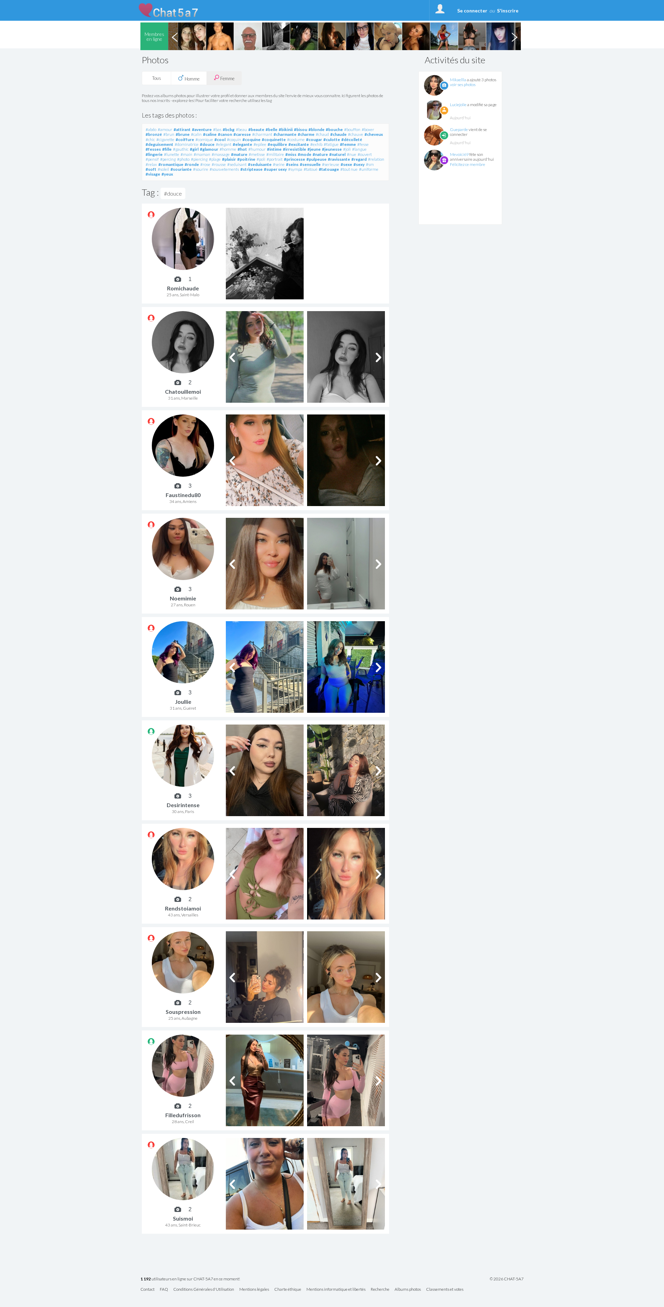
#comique (204, 139)
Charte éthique (287, 1289)
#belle (271, 129)
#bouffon (352, 129)
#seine (279, 164)
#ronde (192, 164)
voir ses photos (463, 84)
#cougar (314, 139)
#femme (348, 144)
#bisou (300, 129)
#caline (209, 134)
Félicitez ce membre (467, 164)
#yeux (167, 174)
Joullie (183, 701)
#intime (274, 149)
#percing (168, 159)
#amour (165, 129)
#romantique (170, 164)
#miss (290, 154)
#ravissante (339, 159)
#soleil (163, 169)
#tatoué (310, 169)
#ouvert (365, 154)
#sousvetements (224, 169)
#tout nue (349, 169)
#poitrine (246, 159)
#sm (370, 164)
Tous (156, 78)
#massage (221, 154)
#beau (241, 129)
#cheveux (374, 134)
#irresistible (294, 149)
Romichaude (183, 288)
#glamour (209, 149)
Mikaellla (458, 79)
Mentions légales (254, 1289)
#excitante (298, 144)
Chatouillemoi (183, 391)
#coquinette (274, 139)
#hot (242, 149)
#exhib (316, 144)
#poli (261, 159)
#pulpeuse (316, 159)
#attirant (182, 129)
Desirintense (183, 805)
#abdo (151, 129)
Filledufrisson (183, 1115)
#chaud (322, 134)
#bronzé (154, 134)
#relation (376, 159)
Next (514, 36)
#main (186, 154)
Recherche (380, 1289)
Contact (147, 1289)
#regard (359, 159)
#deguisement (159, 144)
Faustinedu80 (183, 495)
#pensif (152, 159)
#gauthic (180, 149)
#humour (257, 149)
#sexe (346, 164)
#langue (359, 149)
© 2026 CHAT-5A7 (507, 1279)
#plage (215, 159)
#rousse (219, 164)
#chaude (338, 134)
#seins (292, 164)
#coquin (234, 139)
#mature (239, 154)
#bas (217, 129)
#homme (228, 149)
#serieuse (330, 164)
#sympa (295, 169)
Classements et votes (444, 1289)
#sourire (200, 169)
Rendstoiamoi (183, 908)
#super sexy (275, 169)
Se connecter (472, 10)
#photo (183, 159)
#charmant (262, 134)
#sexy (359, 164)
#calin (196, 134)
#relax (151, 164)
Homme (192, 79)
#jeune (314, 149)
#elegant (223, 144)
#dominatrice (187, 144)
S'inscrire (507, 10)
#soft (151, 169)
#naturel (337, 154)
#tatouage (329, 169)
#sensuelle (310, 164)
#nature (320, 154)
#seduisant (237, 164)
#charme (306, 134)
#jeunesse (332, 149)
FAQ (164, 1289)
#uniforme (368, 169)
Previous (174, 36)
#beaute (256, 129)
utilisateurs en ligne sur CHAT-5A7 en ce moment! (190, 1279)
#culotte (331, 139)
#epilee (259, 144)
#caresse (242, 134)
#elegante (242, 144)
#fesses (153, 149)
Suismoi (183, 1218)
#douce (207, 144)
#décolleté (351, 139)
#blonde (316, 129)
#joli (347, 149)
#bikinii (286, 129)
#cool (219, 139)
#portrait (275, 159)
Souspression (183, 1011)
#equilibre (277, 144)
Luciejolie (458, 104)
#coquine (251, 139)
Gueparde (459, 129)
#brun (168, 134)
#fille (167, 149)
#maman (202, 154)
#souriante (181, 169)
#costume (296, 139)
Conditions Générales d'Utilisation (203, 1289)
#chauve (355, 134)
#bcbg (228, 129)
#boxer (368, 129)
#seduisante (259, 164)
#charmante (285, 134)
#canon (225, 134)
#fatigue (331, 144)
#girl (194, 149)
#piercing (199, 159)
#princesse (294, 159)
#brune (183, 134)
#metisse (257, 154)
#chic (150, 139)
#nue (351, 154)
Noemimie (183, 598)
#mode (304, 154)
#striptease (251, 169)
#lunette (171, 154)
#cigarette (165, 139)
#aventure (202, 129)
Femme (226, 78)
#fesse (363, 144)
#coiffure (185, 139)
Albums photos (408, 1289)
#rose (205, 164)
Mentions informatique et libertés (336, 1289)
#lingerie (154, 154)
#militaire (275, 154)
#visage (153, 174)
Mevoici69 (459, 154)
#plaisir (229, 159)
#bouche (334, 129)
